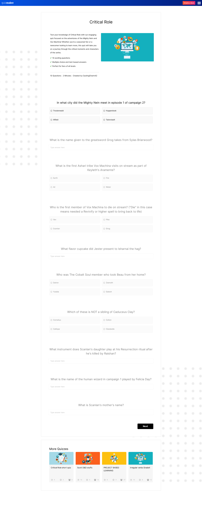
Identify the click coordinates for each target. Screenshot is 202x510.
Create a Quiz (189, 3)
